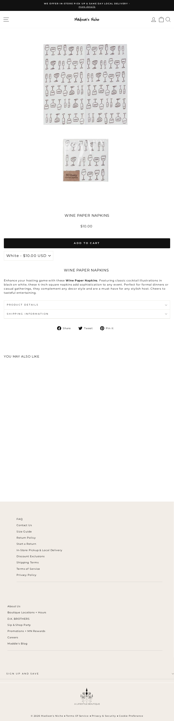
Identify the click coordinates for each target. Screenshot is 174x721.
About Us (13, 606)
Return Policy (26, 537)
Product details (23, 304)
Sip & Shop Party (19, 625)
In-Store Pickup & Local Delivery (39, 550)
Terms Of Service (77, 715)
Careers (12, 637)
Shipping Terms (28, 562)
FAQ (20, 519)
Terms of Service (28, 568)
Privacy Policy (26, 575)
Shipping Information (27, 314)
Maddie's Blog (17, 643)
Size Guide (24, 531)
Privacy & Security (104, 715)
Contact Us (24, 525)
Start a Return (26, 543)
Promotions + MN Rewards (26, 631)
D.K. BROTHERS (18, 618)
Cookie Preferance (131, 715)
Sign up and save (22, 673)
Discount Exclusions (31, 556)
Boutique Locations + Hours (26, 612)
